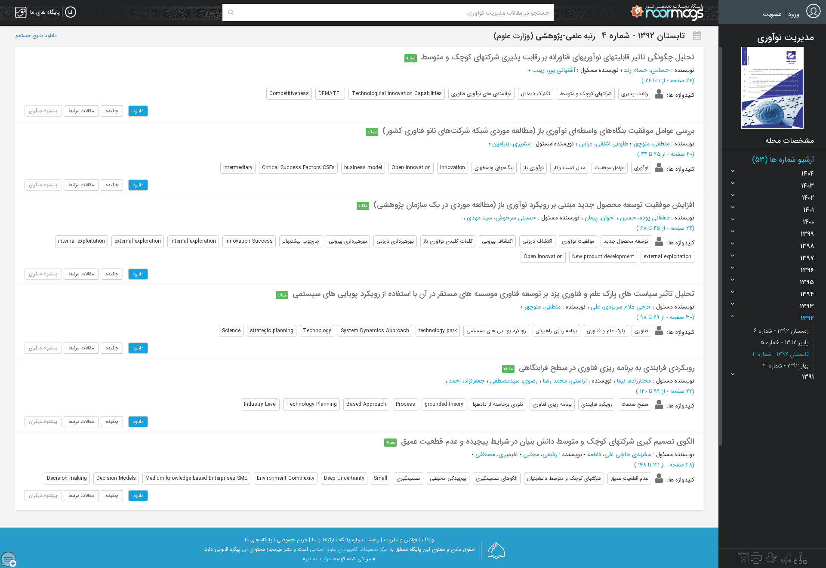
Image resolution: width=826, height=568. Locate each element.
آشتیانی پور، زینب (553, 70)
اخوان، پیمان (600, 217)
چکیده (111, 111)
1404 (807, 174)
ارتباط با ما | (321, 540)
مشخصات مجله (789, 141)
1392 (807, 318)
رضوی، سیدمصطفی (514, 381)
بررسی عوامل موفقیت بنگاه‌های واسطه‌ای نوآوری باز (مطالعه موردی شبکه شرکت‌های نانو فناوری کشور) (538, 131)
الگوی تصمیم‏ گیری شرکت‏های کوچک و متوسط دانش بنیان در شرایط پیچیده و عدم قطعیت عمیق (547, 441)
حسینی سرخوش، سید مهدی (501, 217)
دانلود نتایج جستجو (36, 36)
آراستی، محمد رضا (565, 381)
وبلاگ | (426, 540)
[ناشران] (756, 560)
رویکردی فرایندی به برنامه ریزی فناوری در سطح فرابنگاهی (606, 368)
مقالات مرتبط (81, 111)
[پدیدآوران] (770, 560)
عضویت (772, 14)
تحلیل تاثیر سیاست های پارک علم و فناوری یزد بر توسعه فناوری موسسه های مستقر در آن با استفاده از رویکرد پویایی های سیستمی (493, 294)
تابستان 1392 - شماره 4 (780, 354)
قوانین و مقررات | (399, 540)
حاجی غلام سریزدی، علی (621, 307)
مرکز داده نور (318, 559)
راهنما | (371, 540)
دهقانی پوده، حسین (644, 217)
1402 (808, 198)
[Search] (230, 12)
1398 (807, 246)
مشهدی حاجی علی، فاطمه (619, 454)
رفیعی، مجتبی (540, 454)
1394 (807, 294)
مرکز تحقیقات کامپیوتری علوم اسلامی (349, 549)
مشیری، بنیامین (511, 143)
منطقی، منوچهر (651, 143)
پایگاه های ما (258, 540)
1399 (807, 234)
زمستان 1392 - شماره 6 (781, 331)
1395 (807, 282)
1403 (807, 186)
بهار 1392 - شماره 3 (786, 365)
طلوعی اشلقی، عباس (603, 143)
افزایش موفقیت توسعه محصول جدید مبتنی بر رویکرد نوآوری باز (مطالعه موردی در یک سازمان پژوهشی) (533, 205)
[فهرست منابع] (800, 560)
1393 (807, 306)
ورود (793, 14)
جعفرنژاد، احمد (467, 381)
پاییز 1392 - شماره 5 (785, 342)
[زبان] (71, 12)
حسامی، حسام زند (646, 70)
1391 (808, 377)
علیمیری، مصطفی (496, 454)
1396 (807, 270)
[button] (772, 88)
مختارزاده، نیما (634, 381)
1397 (807, 258)
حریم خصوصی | (291, 540)
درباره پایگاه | (349, 540)
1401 (808, 210)
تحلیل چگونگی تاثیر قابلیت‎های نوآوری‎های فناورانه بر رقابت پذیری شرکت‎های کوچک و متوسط (557, 57)
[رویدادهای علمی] (743, 560)
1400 (808, 222)
